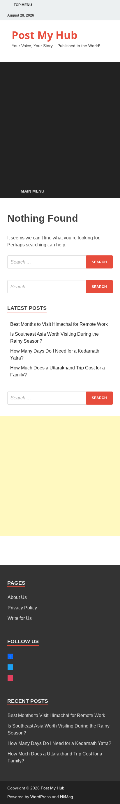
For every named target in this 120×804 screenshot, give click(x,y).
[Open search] (105, 191)
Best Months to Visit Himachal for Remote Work (59, 324)
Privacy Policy (22, 607)
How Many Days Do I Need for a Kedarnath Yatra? (59, 743)
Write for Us (20, 618)
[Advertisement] (60, 122)
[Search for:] (60, 261)
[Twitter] (92, 15)
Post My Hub (44, 35)
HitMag (66, 796)
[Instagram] (109, 15)
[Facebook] (101, 15)
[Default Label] (10, 677)
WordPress (40, 796)
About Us (17, 597)
